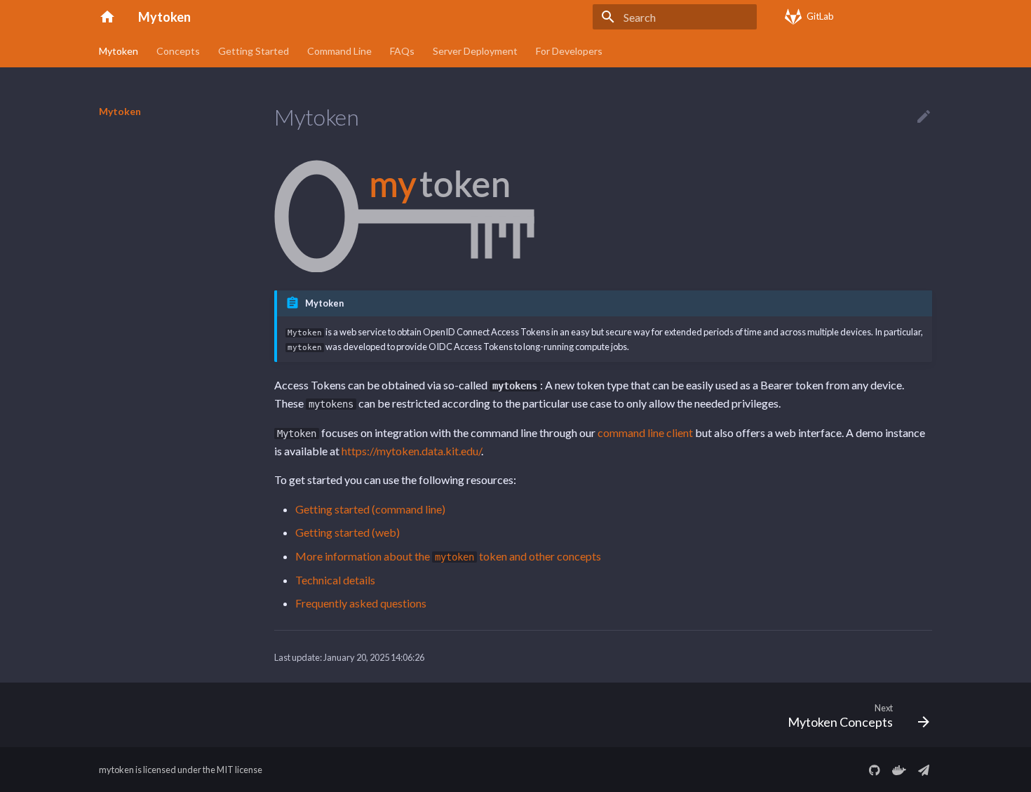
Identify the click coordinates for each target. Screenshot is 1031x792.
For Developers (569, 51)
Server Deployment (475, 51)
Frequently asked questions (360, 603)
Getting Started (253, 51)
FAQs (402, 51)
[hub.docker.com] (899, 769)
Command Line (339, 51)
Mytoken (118, 51)
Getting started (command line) (370, 509)
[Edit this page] (923, 117)
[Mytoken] (107, 17)
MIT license (239, 769)
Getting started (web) (347, 532)
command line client (645, 432)
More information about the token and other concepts (448, 556)
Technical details (335, 579)
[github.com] (874, 769)
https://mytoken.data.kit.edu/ (411, 450)
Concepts (178, 51)
